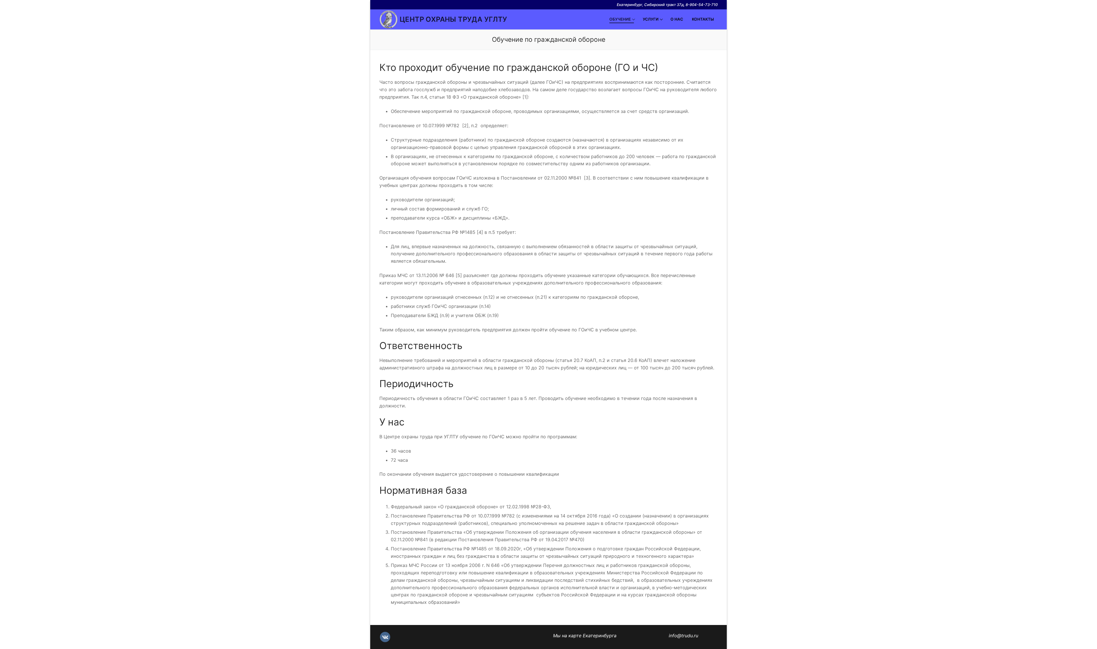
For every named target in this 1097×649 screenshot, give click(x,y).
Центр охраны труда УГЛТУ (453, 19)
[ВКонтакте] (385, 637)
